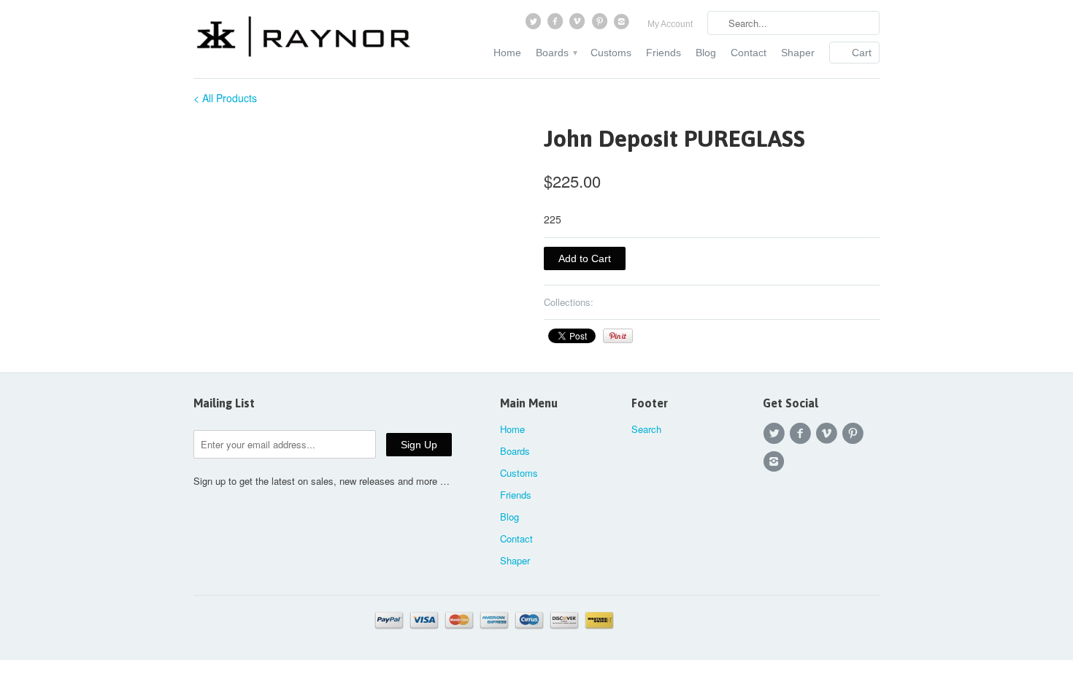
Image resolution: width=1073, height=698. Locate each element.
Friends (663, 52)
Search (646, 429)
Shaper (798, 52)
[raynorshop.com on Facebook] (556, 25)
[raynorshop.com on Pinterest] (600, 25)
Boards (556, 52)
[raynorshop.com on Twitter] (534, 25)
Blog (706, 52)
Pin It (618, 336)
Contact (748, 52)
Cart (862, 52)
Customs (611, 52)
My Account (670, 24)
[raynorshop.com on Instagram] (623, 25)
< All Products (225, 98)
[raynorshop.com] (302, 38)
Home (507, 52)
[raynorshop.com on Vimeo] (578, 25)
